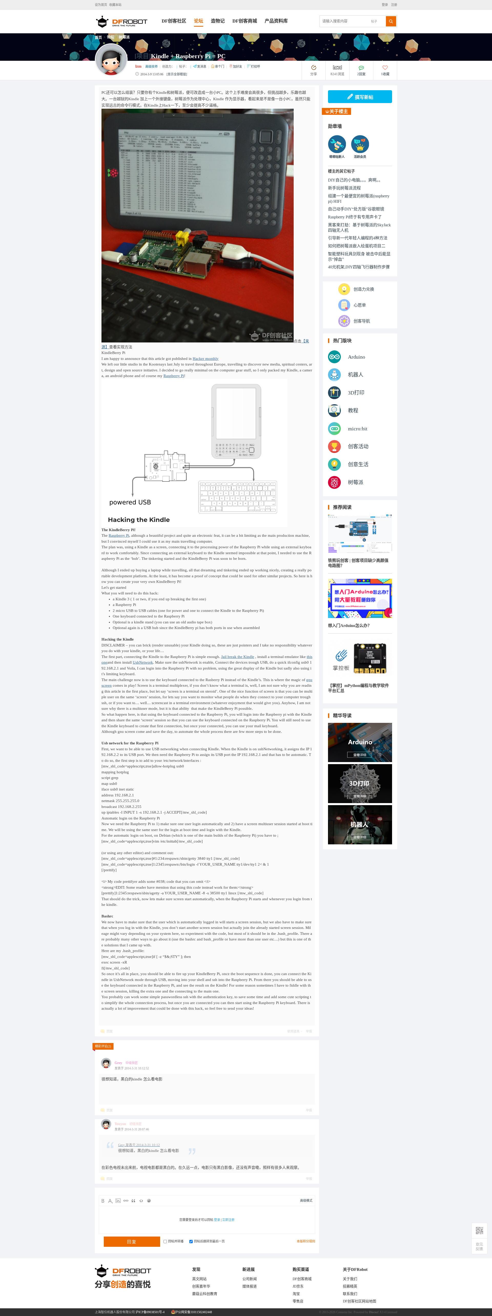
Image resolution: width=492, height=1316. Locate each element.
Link (125, 1200)
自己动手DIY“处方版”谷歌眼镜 (356, 209)
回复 (110, 1031)
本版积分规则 (306, 1241)
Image (118, 1200)
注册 (393, 5)
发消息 (202, 66)
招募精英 (350, 1286)
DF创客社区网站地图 (359, 1301)
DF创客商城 (244, 21)
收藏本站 (115, 5)
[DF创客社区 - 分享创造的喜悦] (128, 32)
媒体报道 (249, 1286)
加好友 (238, 66)
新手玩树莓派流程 (344, 188)
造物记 (218, 21)
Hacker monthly (206, 359)
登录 (385, 5)
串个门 (220, 66)
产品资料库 (276, 21)
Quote (133, 1200)
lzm (138, 66)
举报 (309, 1031)
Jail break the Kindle (237, 657)
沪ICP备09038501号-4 (150, 1312)
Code (141, 1200)
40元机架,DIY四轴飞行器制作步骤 (359, 267)
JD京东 (298, 1286)
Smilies (148, 1200)
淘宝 (296, 1294)
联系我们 (350, 1294)
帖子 (374, 21)
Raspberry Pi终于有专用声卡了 (355, 217)
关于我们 (350, 1279)
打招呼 (255, 66)
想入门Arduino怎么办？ (350, 625)
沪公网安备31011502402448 (193, 1312)
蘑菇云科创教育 (204, 1294)
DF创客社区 (174, 21)
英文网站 (199, 1279)
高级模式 (306, 1200)
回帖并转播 (175, 1241)
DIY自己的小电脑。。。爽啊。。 (355, 180)
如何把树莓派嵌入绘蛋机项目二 (356, 246)
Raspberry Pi (173, 376)
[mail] (479, 1246)
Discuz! (374, 1312)
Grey (118, 1063)
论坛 (198, 21)
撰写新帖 (364, 97)
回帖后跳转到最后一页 (209, 1241)
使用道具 (293, 1031)
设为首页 (101, 5)
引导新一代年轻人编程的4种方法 (357, 238)
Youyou (120, 1124)
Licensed (391, 1312)
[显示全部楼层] (177, 74)
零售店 (298, 1301)
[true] (391, 21)
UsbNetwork (143, 662)
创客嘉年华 (201, 1286)
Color (110, 1200)
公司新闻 (249, 1279)
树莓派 (124, 37)
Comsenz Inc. (344, 1312)
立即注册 (228, 1220)
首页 (98, 37)
